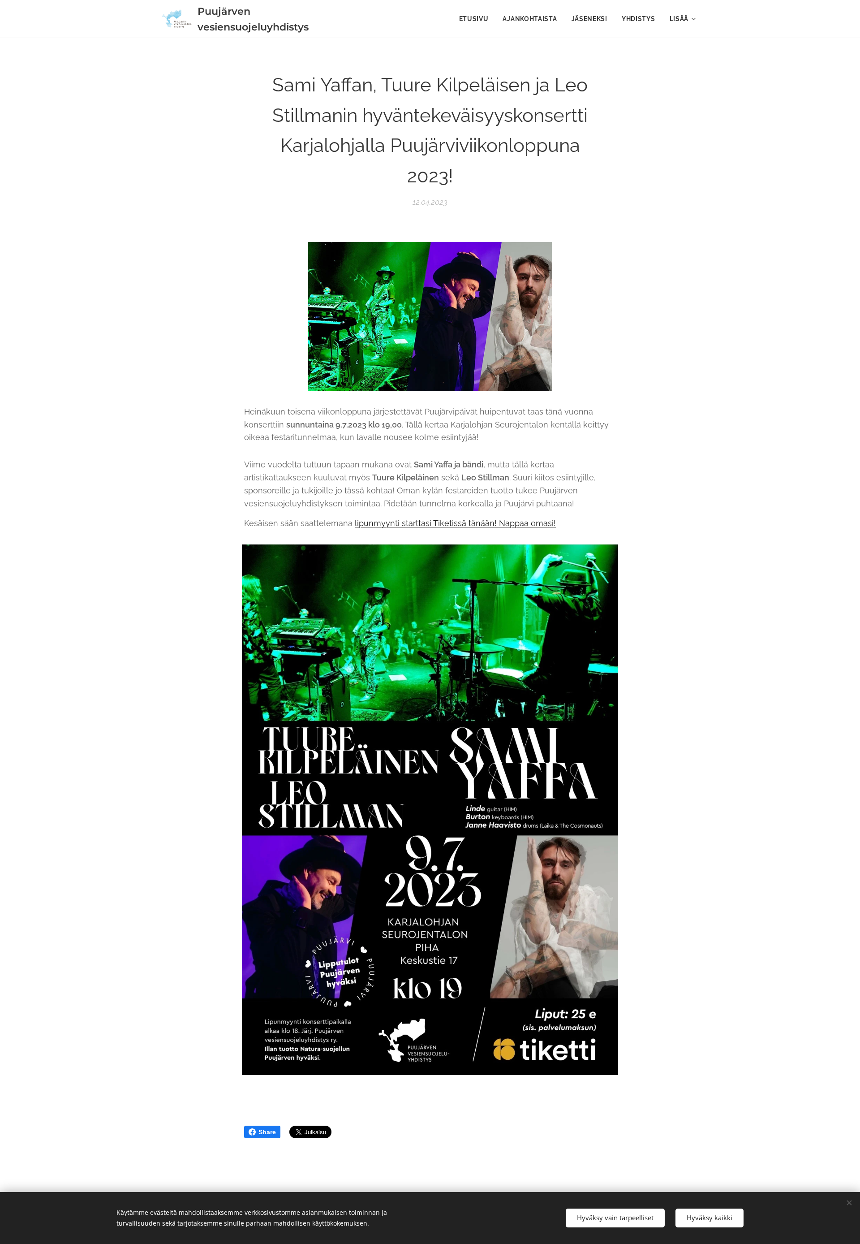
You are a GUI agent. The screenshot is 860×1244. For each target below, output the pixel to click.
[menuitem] (476, 19)
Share (267, 1132)
